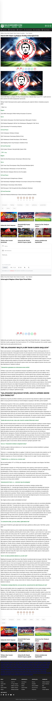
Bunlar (18, 619)
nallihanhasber (7, 669)
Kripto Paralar (24, 687)
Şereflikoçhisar (18, 666)
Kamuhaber (3, 673)
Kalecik (34, 664)
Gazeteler (5, 29)
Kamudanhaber (9, 673)
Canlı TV (21, 29)
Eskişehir (11, 662)
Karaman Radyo (22, 674)
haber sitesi (15, 662)
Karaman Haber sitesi (21, 669)
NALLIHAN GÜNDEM (34, 667)
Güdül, (20, 664)
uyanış (19, 673)
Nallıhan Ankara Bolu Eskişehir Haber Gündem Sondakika (13, 33)
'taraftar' (3, 619)
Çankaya (49, 662)
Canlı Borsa (37, 29)
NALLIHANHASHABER (44, 667)
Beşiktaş (12, 205)
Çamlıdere (44, 662)
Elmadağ (5, 664)
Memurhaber (43, 671)
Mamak (48, 664)
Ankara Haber (13, 669)
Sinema (33, 682)
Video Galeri (12, 29)
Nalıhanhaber (35, 671)
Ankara (5, 662)
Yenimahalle (23, 666)
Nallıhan (2, 662)
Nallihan (2, 669)
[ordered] (19, 267)
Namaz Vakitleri (35, 685)
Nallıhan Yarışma (14, 687)
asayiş (16, 673)
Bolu (8, 662)
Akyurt (27, 662)
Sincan (13, 666)
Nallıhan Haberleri (46, 682)
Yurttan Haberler (45, 689)
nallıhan (8, 208)
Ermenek (29, 673)
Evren (14, 664)
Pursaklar (9, 666)
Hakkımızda (3, 683)
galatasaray (34, 205)
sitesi (25, 662)
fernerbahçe (19, 205)
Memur (39, 671)
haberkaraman (24, 673)
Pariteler (23, 689)
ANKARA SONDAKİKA (17, 667)
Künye (2, 682)
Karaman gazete (29, 674)
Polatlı (5, 666)
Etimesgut (10, 664)
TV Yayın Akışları (14, 683)
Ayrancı (38, 673)
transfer (3, 623)
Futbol (27, 205)
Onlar (37, 619)
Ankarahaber (21, 662)
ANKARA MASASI (26, 667)
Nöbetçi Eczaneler (14, 689)
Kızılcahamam (43, 664)
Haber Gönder (4, 687)
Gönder (5, 267)
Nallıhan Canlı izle (14, 685)
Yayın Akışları (47, 29)
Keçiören (38, 664)
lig (2, 208)
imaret (13, 673)
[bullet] (21, 267)
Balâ (37, 662)
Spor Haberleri (29, 33)
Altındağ (31, 662)
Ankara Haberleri (45, 683)
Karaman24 (11, 671)
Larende (7, 671)
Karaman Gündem (30, 669)
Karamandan (36, 669)
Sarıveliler (49, 673)
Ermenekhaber (34, 673)
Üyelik (2, 685)
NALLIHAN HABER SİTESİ (36, 666)
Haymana (24, 664)
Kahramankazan (29, 664)
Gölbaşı (16, 664)
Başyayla (2, 674)
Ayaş (34, 662)
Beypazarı (40, 662)
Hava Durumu (29, 29)
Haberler (41, 669)
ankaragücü (4, 205)
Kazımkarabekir (44, 673)
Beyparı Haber (25, 671)
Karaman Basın (8, 674)
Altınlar (22, 685)
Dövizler (23, 683)
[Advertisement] (26, 13)
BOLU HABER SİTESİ (8, 667)
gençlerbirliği (43, 205)
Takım (43, 619)
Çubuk (2, 664)
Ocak (14, 208)
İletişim (2, 689)
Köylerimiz (34, 689)
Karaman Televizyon (15, 674)
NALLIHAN (28, 666)
